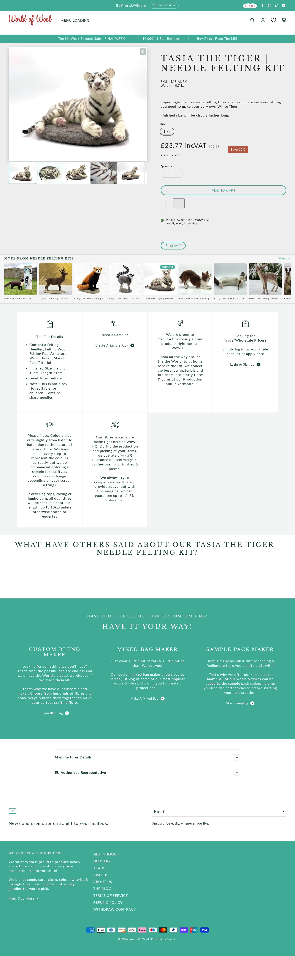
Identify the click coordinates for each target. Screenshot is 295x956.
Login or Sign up (242, 364)
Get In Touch (106, 854)
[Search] (252, 20)
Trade (99, 868)
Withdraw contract (114, 909)
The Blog (102, 888)
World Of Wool (139, 939)
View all (285, 258)
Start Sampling (237, 703)
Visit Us (100, 875)
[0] (273, 20)
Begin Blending (52, 713)
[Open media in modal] (143, 51)
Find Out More (22, 898)
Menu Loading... (76, 20)
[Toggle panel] (237, 757)
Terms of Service (110, 895)
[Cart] (283, 20)
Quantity (166, 166)
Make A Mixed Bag (144, 698)
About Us (102, 881)
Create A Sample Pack (111, 345)
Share (176, 245)
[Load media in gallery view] (22, 173)
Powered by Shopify (164, 939)
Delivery (102, 861)
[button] (166, 205)
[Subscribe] (283, 811)
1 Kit (167, 131)
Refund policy (108, 902)
